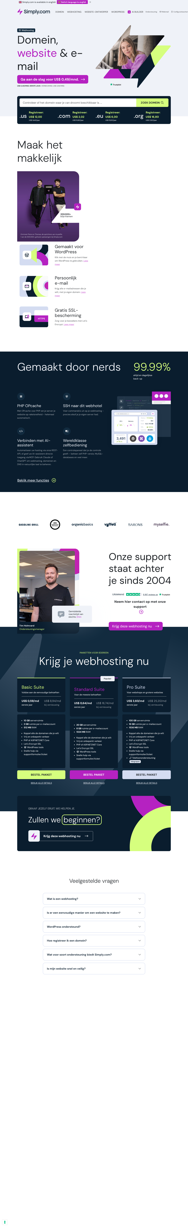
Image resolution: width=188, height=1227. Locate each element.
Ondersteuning (151, 12)
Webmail (165, 12)
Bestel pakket (41, 774)
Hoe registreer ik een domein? (67, 940)
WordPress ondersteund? (64, 926)
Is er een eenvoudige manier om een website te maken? (83, 912)
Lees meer (71, 262)
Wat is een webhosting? (62, 899)
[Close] (90, 2)
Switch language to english (74, 2)
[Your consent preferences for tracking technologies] (4, 1222)
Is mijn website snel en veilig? (66, 968)
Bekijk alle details (41, 783)
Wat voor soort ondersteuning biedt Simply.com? (79, 954)
